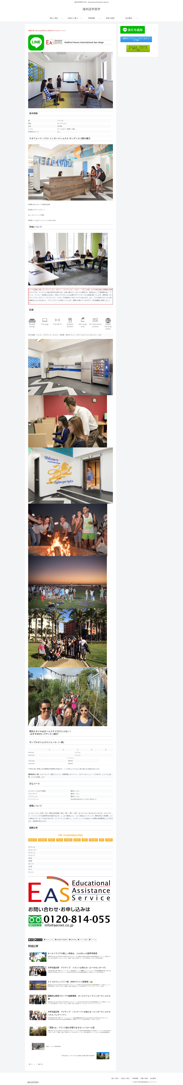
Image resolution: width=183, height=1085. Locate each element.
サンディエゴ (49, 939)
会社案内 (153, 1078)
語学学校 (73, 939)
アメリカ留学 (83, 939)
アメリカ (39, 939)
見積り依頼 (144, 1078)
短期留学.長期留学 (62, 939)
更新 (32, 939)
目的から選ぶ (125, 1078)
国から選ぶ (115, 1078)
